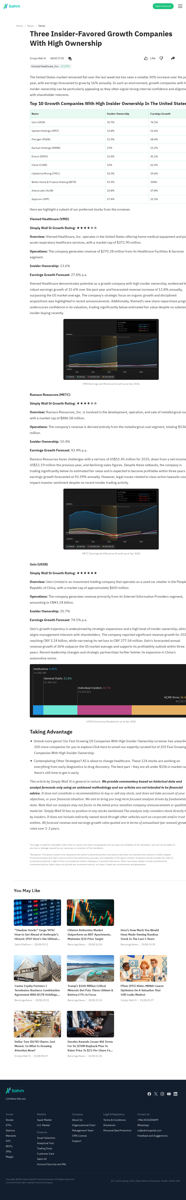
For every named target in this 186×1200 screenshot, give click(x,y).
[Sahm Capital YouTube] (169, 1094)
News (30, 26)
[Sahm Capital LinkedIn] (175, 1094)
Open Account (163, 6)
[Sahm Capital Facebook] (149, 1094)
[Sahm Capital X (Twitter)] (156, 1094)
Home (19, 26)
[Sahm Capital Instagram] (162, 1094)
